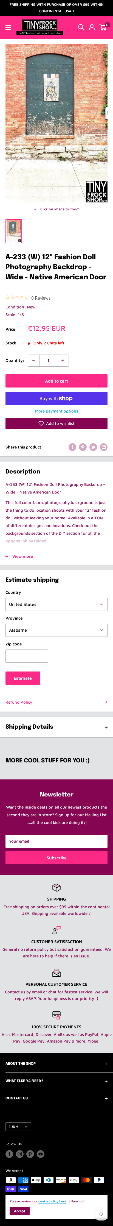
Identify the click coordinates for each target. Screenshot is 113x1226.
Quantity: (14, 360)
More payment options (56, 411)
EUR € (14, 1127)
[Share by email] (104, 447)
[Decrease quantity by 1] (33, 360)
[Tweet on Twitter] (93, 447)
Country (13, 592)
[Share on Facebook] (72, 447)
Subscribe (57, 857)
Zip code (13, 644)
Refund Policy (18, 702)
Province (13, 618)
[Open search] (81, 27)
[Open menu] (8, 27)
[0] (103, 27)
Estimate (23, 678)
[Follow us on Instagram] (20, 1154)
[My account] (92, 27)
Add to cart (56, 380)
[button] (56, 423)
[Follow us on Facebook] (9, 1154)
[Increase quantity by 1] (63, 360)
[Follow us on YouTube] (40, 1154)
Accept (19, 1211)
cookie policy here (52, 1201)
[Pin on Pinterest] (83, 447)
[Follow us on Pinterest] (30, 1154)
